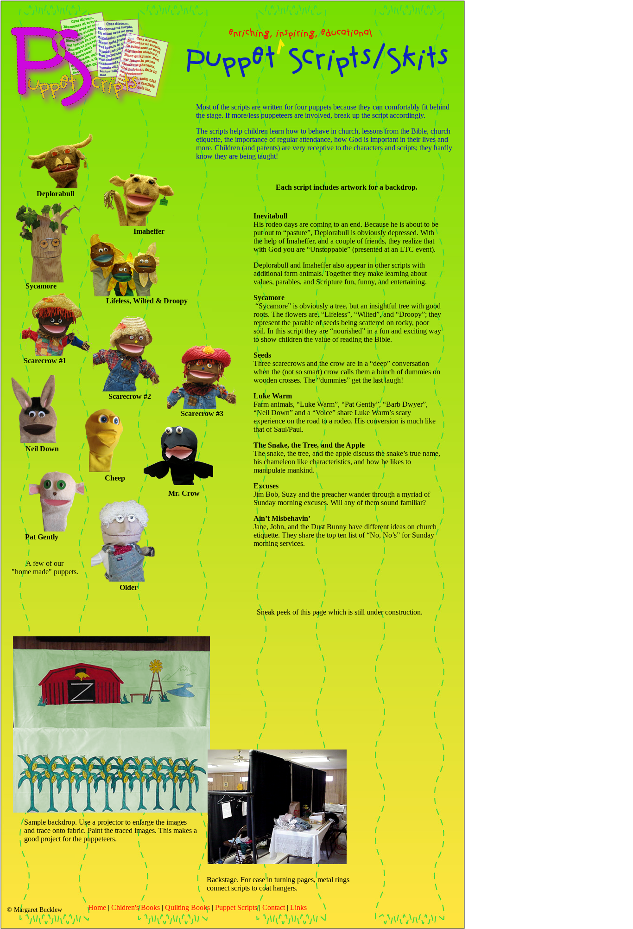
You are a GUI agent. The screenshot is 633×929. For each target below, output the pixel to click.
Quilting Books (187, 907)
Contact (273, 907)
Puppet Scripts (236, 907)
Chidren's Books (135, 907)
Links (298, 907)
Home (97, 907)
